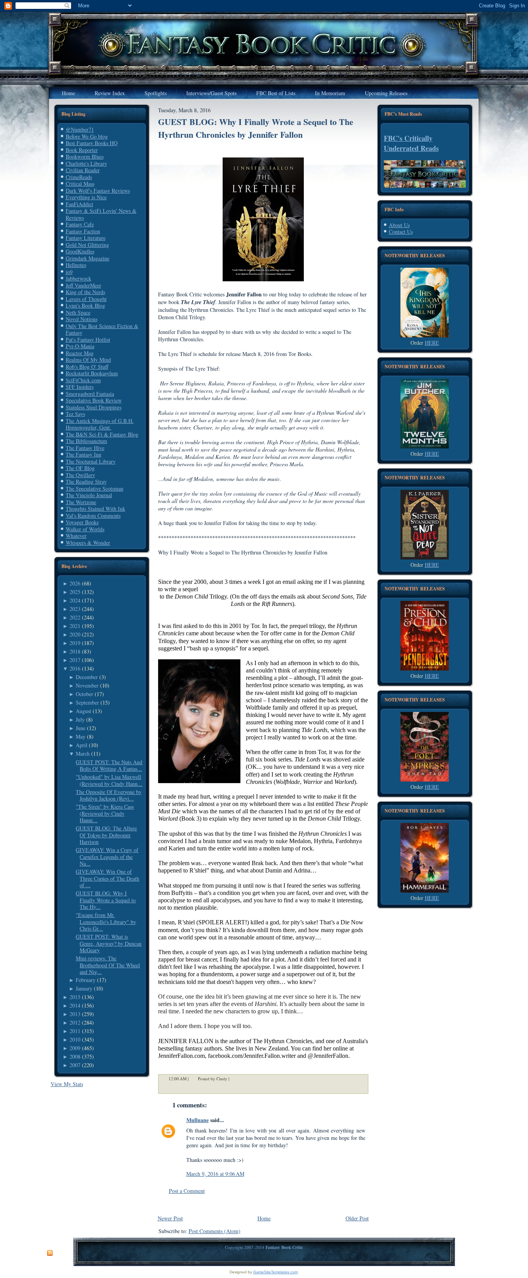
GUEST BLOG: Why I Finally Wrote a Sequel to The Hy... (106, 900)
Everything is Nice (86, 197)
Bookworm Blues (85, 156)
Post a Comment (187, 1190)
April (81, 745)
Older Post (357, 1218)
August (83, 711)
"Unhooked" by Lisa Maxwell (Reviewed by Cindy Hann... (109, 780)
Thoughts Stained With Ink (95, 508)
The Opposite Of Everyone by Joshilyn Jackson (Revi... (108, 795)
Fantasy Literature (86, 237)
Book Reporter (82, 150)
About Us (399, 225)
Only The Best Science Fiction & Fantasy (102, 329)
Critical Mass (80, 183)
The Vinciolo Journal (89, 495)
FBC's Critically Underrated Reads (411, 143)
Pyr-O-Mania (80, 346)
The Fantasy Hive (85, 448)
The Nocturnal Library (91, 461)
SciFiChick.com (83, 380)
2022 (75, 617)
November (87, 685)
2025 (75, 591)
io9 (69, 271)
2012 (75, 1022)
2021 (75, 626)
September (87, 702)
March (83, 753)
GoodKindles (80, 251)
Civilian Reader (83, 170)
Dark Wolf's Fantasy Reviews (98, 190)
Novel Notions (81, 319)
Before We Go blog (87, 136)
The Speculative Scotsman (94, 488)
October (84, 694)
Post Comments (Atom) (214, 1231)
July (80, 719)
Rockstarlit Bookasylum (92, 373)
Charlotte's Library (86, 163)
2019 (75, 643)
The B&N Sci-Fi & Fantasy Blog (102, 434)
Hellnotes (76, 265)
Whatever (76, 535)
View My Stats (67, 1084)
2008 (75, 1056)
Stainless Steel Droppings (93, 407)
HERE (432, 342)
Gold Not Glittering (87, 244)
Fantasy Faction (83, 231)
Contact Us (401, 231)
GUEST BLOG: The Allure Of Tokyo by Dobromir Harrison (106, 835)
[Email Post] (234, 1079)
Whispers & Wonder (88, 542)
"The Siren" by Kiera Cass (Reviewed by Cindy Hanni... (105, 813)
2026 (75, 583)
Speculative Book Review (94, 400)
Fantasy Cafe (80, 224)
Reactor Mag (80, 353)
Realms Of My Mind (88, 359)
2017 (75, 660)
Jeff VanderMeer (83, 285)
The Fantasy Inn (83, 454)
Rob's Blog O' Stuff (87, 366)
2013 (75, 1014)
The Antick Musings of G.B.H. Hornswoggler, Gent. (100, 424)
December (87, 677)
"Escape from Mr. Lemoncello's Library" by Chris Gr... (106, 921)
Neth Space (78, 312)
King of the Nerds (85, 292)
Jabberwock (78, 278)
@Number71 (80, 129)
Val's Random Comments (93, 515)
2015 (75, 997)
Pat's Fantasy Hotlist (88, 339)
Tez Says (75, 413)
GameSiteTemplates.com (275, 1272)
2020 (75, 634)
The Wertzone (81, 502)
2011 (75, 1031)
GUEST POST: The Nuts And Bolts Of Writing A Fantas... (109, 765)
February (85, 980)
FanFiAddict (79, 204)
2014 (75, 1005)
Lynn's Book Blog (85, 305)
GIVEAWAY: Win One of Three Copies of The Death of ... (107, 878)
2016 (75, 668)
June (80, 728)
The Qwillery (80, 475)
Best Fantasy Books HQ (92, 143)
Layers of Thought (86, 299)
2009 (75, 1048)
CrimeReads (79, 177)
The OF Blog (80, 468)
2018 (75, 651)
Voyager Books (82, 522)
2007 (75, 1065)
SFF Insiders (80, 386)
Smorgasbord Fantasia (90, 393)
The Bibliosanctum (86, 441)
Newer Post (170, 1218)
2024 (75, 600)
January (84, 988)
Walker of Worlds (85, 529)
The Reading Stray (86, 481)
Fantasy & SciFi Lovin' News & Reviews (101, 214)
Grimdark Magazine (87, 258)
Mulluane (197, 1120)
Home (264, 1218)
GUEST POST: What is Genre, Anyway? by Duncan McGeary (108, 943)
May (80, 736)
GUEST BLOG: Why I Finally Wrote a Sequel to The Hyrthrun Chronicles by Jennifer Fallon (255, 128)
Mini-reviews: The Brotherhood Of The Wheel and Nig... (108, 965)
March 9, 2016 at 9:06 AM (215, 1173)
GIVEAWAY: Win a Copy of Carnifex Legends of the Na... (107, 856)
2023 (75, 608)
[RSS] (50, 1253)
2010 (75, 1039)
